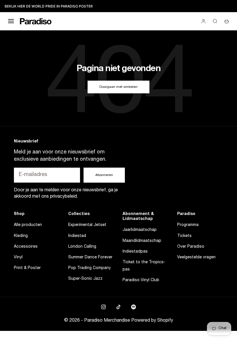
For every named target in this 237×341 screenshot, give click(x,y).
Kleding (21, 236)
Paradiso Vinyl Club (141, 280)
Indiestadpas (135, 252)
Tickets (184, 236)
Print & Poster (27, 268)
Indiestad (77, 236)
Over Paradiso (190, 247)
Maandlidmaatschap (142, 241)
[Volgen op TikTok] (118, 307)
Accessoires (26, 247)
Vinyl (18, 257)
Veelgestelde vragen (196, 257)
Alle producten (28, 225)
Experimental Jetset (87, 225)
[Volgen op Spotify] (133, 307)
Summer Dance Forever (90, 257)
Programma (188, 225)
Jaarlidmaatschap (140, 230)
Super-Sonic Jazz (85, 279)
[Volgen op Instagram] (103, 307)
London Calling (82, 247)
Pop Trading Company (89, 268)
